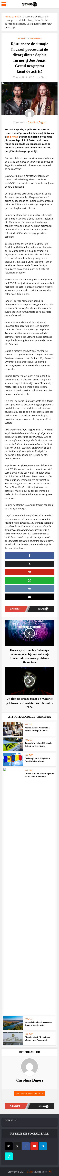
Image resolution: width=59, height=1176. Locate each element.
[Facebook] (26, 1146)
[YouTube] (34, 1146)
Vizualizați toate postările (29, 1093)
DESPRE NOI (11, 1120)
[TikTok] (9, 1156)
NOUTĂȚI (22, 38)
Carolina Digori (39, 77)
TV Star (29, 1171)
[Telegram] (43, 1146)
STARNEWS (36, 38)
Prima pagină (12, 16)
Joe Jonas (12, 136)
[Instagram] (9, 1146)
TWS (49, 1171)
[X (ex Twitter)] (17, 1146)
